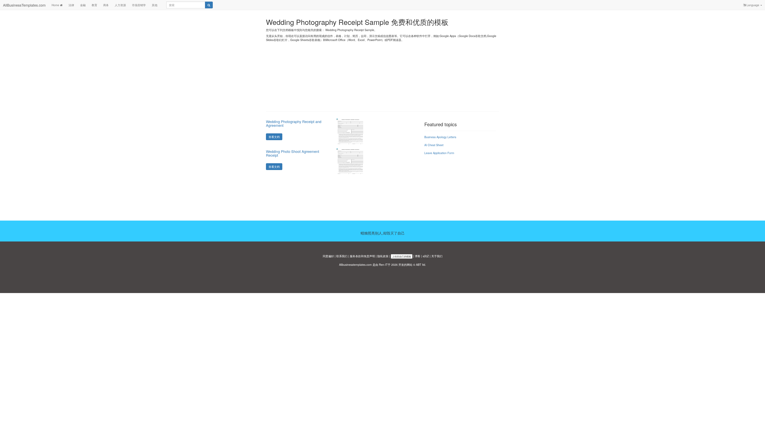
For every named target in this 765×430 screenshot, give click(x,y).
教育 (94, 5)
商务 (106, 5)
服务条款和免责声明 (362, 256)
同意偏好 (328, 256)
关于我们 (436, 256)
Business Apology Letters (440, 137)
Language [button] (753, 5)
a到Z (426, 256)
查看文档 (274, 137)
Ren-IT (383, 265)
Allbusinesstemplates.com (355, 265)
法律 (71, 5)
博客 (417, 256)
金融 (83, 5)
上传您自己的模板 (401, 256)
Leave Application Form (439, 153)
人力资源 (120, 5)
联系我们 (341, 256)
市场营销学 (139, 5)
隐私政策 (382, 256)
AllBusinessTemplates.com (24, 5)
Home (56, 5)
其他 (154, 5)
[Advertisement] (382, 80)
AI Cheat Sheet (433, 145)
